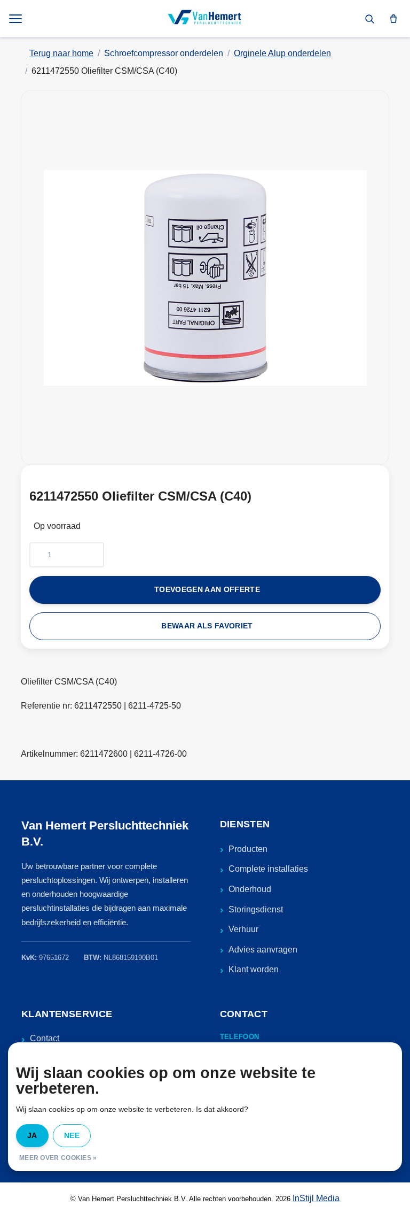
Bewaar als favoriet (207, 626)
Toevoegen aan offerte (207, 590)
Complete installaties (268, 868)
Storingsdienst (255, 909)
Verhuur (243, 929)
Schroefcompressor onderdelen (163, 53)
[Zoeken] (369, 18)
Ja (32, 1135)
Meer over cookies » (58, 1158)
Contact (44, 1038)
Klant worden (253, 969)
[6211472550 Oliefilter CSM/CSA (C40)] (205, 277)
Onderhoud (249, 889)
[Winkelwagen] (393, 18)
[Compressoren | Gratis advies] (205, 18)
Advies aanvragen (262, 949)
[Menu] (16, 18)
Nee (72, 1135)
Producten (247, 849)
